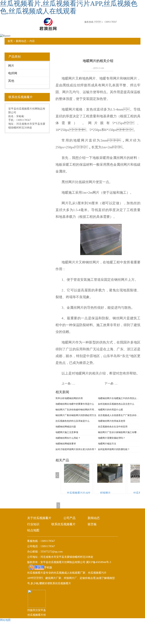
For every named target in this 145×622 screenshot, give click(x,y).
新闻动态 (21, 41)
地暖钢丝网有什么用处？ (68, 438)
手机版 (48, 567)
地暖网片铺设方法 (107, 443)
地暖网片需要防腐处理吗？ (111, 438)
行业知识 (33, 524)
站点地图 (33, 530)
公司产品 (69, 518)
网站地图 (5, 620)
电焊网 (12, 73)
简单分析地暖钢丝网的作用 (69, 398)
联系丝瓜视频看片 (63, 524)
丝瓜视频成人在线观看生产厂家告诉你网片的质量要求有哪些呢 (118, 415)
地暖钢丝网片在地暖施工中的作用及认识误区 (118, 398)
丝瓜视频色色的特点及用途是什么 (72, 421)
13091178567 (110, 22)
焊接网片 (105, 492)
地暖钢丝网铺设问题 (66, 426)
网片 (11, 65)
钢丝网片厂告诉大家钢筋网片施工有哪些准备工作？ (118, 432)
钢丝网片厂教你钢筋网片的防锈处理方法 (76, 415)
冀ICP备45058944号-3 (98, 562)
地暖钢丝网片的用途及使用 (111, 421)
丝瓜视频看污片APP (78, 492)
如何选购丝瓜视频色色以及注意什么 (116, 404)
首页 (10, 41)
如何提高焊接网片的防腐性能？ (114, 449)
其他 (11, 80)
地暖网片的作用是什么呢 (110, 409)
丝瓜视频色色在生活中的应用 (112, 426)
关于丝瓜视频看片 (39, 518)
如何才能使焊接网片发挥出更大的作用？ (76, 449)
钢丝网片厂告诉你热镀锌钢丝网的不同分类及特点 (76, 409)
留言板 (92, 524)
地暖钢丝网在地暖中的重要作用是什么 (75, 404)
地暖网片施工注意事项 (67, 432)
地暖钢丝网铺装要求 (66, 443)
